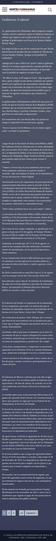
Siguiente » (31, 513)
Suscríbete (37, 2)
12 (22, 513)
